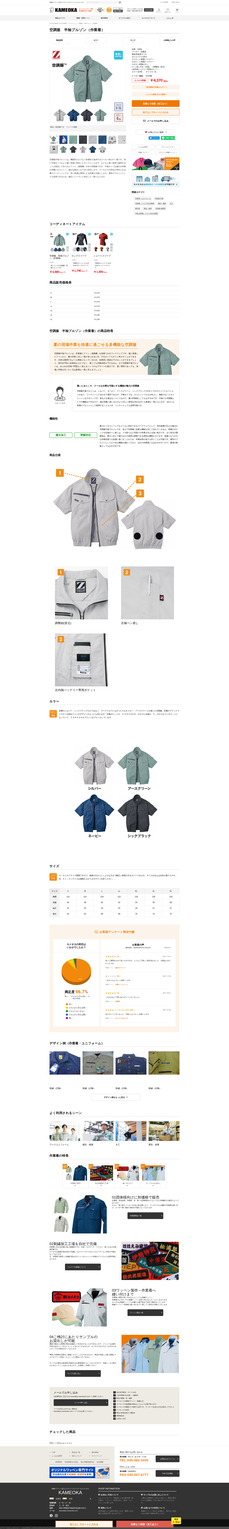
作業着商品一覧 (136, 1216)
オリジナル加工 (124, 18)
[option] (87, 90)
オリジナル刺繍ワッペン (167, 152)
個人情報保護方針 (87, 1462)
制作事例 (104, 18)
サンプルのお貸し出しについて (156, 1495)
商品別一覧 (57, 23)
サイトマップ (97, 1456)
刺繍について (142, 152)
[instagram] (56, 1515)
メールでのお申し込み (157, 121)
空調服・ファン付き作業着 (144, 203)
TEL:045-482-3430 (134, 1460)
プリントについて (167, 147)
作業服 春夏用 (160, 208)
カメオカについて (148, 18)
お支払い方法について (110, 1495)
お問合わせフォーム (167, 1459)
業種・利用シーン (83, 18)
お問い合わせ (176, 2)
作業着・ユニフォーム (69, 23)
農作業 (137, 208)
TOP (50, 23)
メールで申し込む (81, 1403)
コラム (168, 18)
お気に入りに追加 (156, 132)
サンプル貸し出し (74, 1373)
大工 (171, 203)
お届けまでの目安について (154, 1508)
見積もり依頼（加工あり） (156, 103)
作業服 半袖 (159, 198)
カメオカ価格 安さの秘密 (155, 94)
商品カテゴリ (60, 18)
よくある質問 (164, 2)
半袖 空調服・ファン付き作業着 (146, 213)
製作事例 (95, 1452)
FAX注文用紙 (148, 10)
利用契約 (58, 1462)
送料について (106, 1508)
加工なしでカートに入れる (84, 1524)
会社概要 (100, 1462)
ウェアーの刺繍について (76, 1267)
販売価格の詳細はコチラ (155, 87)
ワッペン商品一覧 (136, 1313)
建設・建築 (162, 203)
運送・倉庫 (148, 208)
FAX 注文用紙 (167, 1473)
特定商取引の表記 (71, 1462)
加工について (77, 1456)
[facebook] (51, 1515)
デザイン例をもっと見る (114, 1097)
